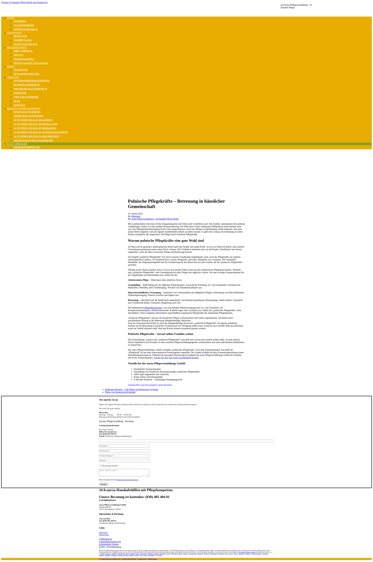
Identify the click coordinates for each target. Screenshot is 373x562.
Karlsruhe (221, 553)
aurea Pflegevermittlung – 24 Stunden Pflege (118, 559)
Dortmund (150, 553)
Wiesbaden (151, 555)
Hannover (207, 553)
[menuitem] (189, 24)
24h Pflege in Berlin (27, 112)
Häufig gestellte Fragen (31, 63)
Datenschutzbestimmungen (127, 480)
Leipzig (231, 553)
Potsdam (120, 555)
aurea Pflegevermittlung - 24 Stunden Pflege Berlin (155, 219)
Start (10, 18)
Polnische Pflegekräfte (30, 89)
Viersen (145, 555)
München (265, 553)
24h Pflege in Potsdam (28, 116)
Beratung (20, 36)
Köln (226, 553)
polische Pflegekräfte (165, 385)
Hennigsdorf (214, 553)
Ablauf (18, 55)
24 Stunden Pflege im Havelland (35, 124)
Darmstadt (143, 553)
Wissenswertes (24, 59)
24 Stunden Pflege (134, 385)
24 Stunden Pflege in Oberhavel (35, 128)
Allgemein (135, 216)
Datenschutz (104, 535)
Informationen (17, 47)
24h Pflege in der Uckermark (33, 140)
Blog (17, 101)
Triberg (136, 555)
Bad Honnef (121, 553)
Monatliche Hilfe (26, 29)
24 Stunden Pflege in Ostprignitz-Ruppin (41, 132)
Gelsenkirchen (193, 553)
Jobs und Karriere (26, 97)
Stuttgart (131, 555)
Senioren (20, 21)
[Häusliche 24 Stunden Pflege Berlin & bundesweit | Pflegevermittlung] (186, 7)
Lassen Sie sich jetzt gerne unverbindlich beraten (176, 357)
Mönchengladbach (256, 553)
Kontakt (19, 105)
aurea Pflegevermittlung (149, 385)
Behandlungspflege (153, 307)
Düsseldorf (163, 553)
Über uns (13, 77)
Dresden (156, 553)
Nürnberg (107, 555)
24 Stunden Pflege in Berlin (247, 552)
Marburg (248, 553)
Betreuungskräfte (27, 85)
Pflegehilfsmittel (26, 74)
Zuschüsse (21, 70)
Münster (101, 555)
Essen (168, 553)
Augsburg (114, 553)
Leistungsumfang (26, 44)
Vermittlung (23, 40)
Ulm (141, 555)
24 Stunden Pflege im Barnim (33, 120)
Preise (11, 66)
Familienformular (26, 147)
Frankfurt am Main (176, 553)
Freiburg (185, 553)
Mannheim (241, 553)
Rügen (126, 555)
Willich (160, 555)
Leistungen (14, 32)
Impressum (103, 533)
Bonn (137, 553)
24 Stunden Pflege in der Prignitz (36, 136)
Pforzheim (114, 555)
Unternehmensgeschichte (32, 80)
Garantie (20, 93)
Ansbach (107, 553)
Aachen (103, 553)
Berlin (127, 553)
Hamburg (200, 553)
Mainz (235, 553)
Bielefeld (132, 553)
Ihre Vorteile (23, 51)
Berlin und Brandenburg (23, 108)
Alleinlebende (24, 25)
